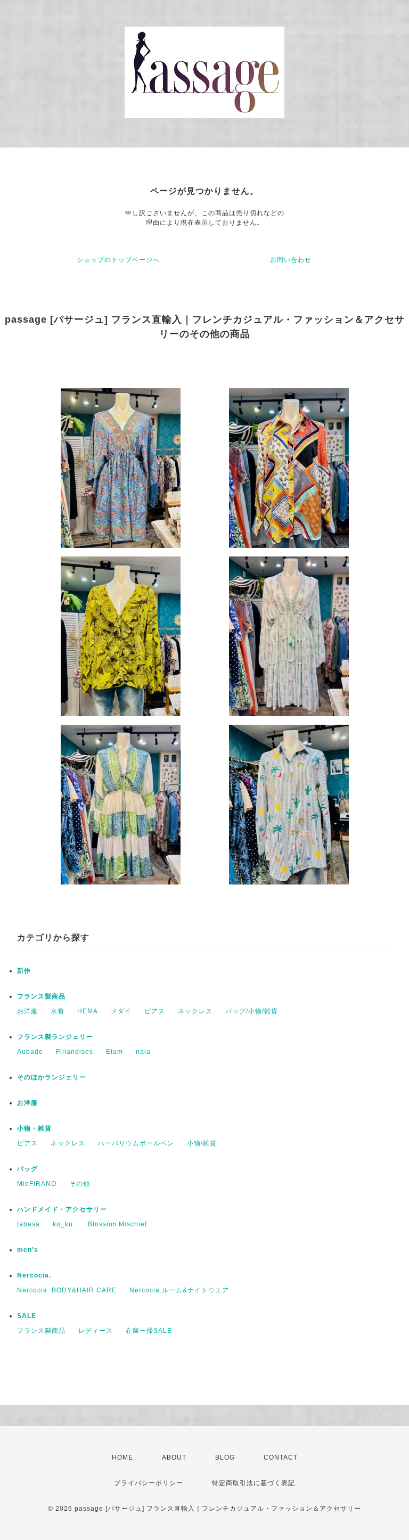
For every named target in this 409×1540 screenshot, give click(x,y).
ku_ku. (64, 1224)
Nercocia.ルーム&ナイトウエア (179, 1290)
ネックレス (195, 1011)
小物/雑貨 (202, 1143)
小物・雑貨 (34, 1128)
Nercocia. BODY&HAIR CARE (67, 1290)
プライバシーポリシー (148, 1483)
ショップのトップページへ (118, 260)
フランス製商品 (41, 996)
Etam (114, 1051)
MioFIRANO (36, 1183)
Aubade (30, 1051)
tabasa (28, 1224)
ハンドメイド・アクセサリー (62, 1209)
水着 (57, 1011)
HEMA (87, 1011)
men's (27, 1250)
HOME (122, 1457)
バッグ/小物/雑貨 (251, 1011)
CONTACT (281, 1457)
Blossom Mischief (117, 1224)
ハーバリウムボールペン (136, 1143)
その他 (79, 1183)
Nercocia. (34, 1275)
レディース (95, 1330)
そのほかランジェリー (51, 1077)
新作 (24, 970)
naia (143, 1051)
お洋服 (27, 1011)
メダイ (121, 1011)
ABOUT (174, 1457)
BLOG (225, 1457)
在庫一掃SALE (149, 1330)
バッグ (27, 1169)
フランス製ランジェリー (55, 1037)
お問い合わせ (291, 260)
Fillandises (74, 1051)
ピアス (154, 1011)
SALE (26, 1316)
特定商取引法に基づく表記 (253, 1483)
